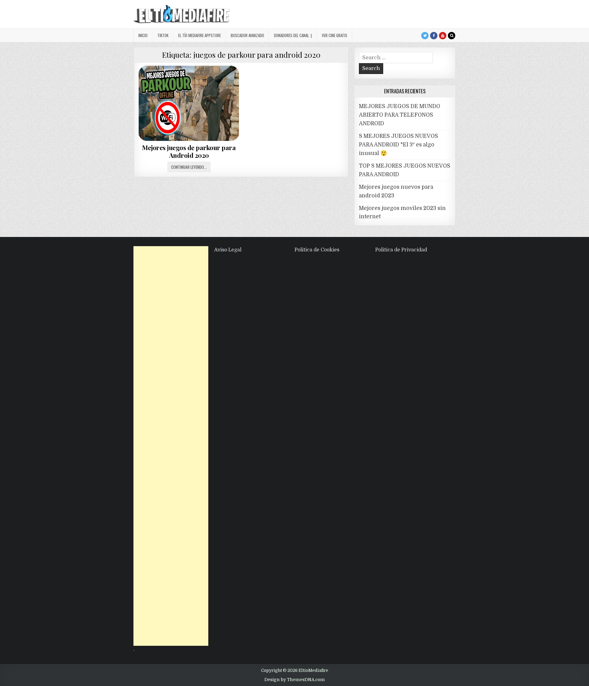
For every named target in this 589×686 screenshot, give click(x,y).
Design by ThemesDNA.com (294, 679)
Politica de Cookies (316, 250)
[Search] (451, 35)
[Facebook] (433, 35)
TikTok (162, 35)
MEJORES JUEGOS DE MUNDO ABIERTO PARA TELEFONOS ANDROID (399, 114)
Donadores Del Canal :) (293, 35)
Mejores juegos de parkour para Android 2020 (189, 151)
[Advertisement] (170, 446)
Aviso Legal (227, 250)
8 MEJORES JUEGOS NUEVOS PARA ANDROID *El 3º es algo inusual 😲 (398, 144)
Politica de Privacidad (401, 250)
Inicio (143, 35)
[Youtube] (442, 35)
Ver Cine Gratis (334, 35)
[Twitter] (425, 35)
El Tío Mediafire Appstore (199, 35)
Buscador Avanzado (247, 35)
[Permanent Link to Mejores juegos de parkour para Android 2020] (189, 103)
